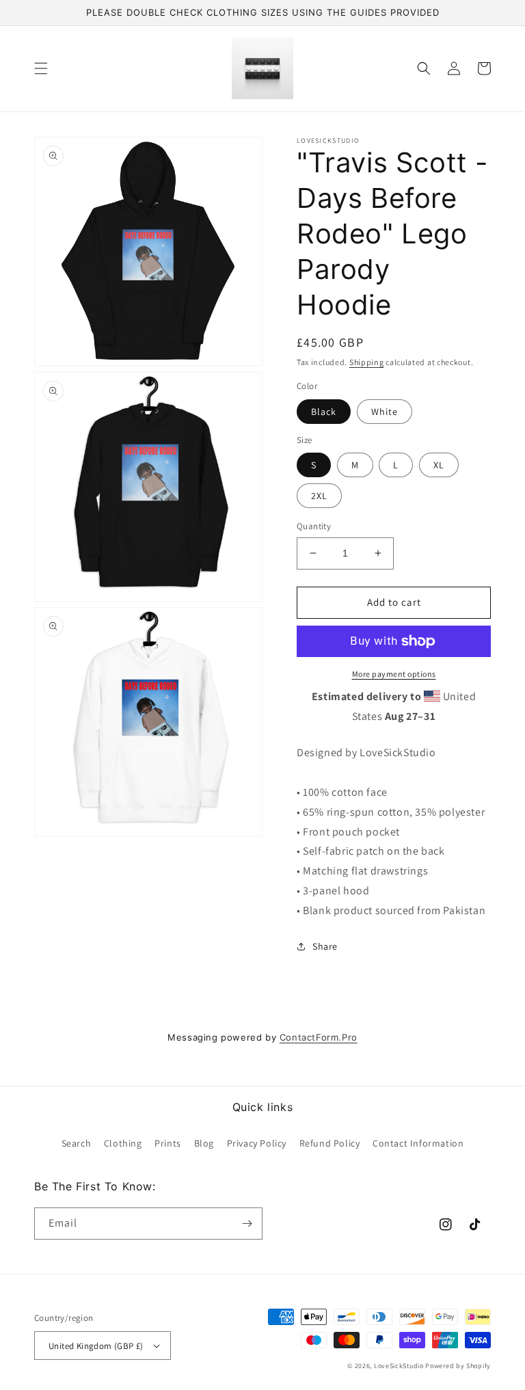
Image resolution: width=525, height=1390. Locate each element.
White (384, 411)
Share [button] (325, 946)
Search (77, 1143)
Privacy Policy (256, 1143)
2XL (319, 496)
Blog (204, 1143)
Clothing (123, 1143)
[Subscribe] (247, 1223)
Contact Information (418, 1143)
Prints (167, 1143)
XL (438, 465)
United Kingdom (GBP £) (96, 1346)
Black (323, 411)
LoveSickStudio (399, 1365)
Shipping (366, 362)
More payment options (394, 674)
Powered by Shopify (458, 1365)
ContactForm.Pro (319, 1037)
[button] (41, 68)
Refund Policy (329, 1143)
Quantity (314, 526)
